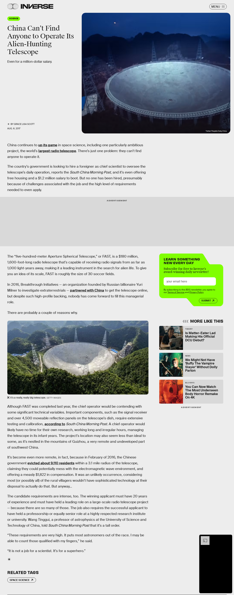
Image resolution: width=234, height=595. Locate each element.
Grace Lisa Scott (24, 124)
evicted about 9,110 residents (50, 463)
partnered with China (87, 290)
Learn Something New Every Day (182, 261)
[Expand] (203, 538)
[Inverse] (37, 6)
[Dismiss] (228, 538)
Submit (206, 300)
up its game (47, 145)
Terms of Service (175, 292)
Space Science (20, 580)
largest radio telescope (57, 151)
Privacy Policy (196, 292)
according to (54, 424)
